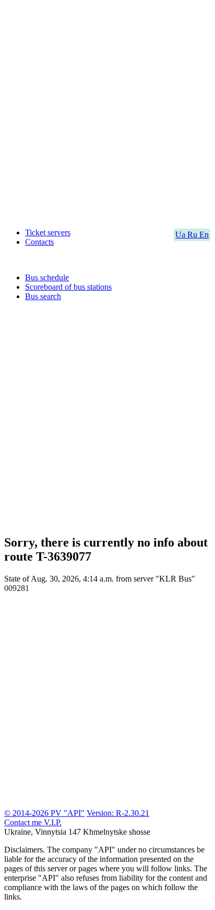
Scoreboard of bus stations (68, 286)
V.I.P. (53, 822)
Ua (181, 234)
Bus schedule (47, 277)
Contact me (24, 822)
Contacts (39, 241)
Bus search (43, 296)
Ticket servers (47, 232)
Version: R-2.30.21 (118, 813)
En (204, 234)
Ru (193, 234)
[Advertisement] (107, 112)
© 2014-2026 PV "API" (44, 813)
